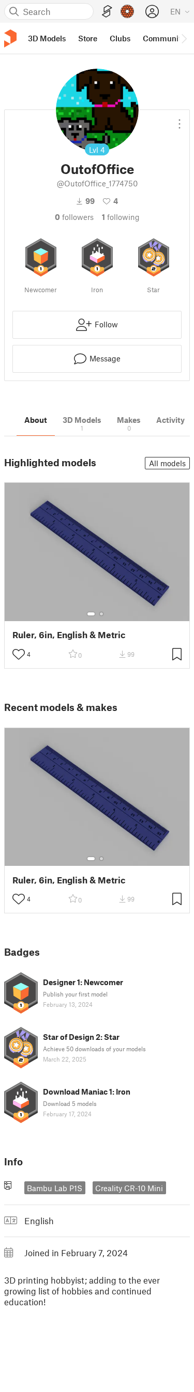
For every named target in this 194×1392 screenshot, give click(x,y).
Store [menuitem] (87, 38)
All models (167, 463)
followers (74, 217)
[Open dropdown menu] (179, 119)
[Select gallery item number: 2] (101, 614)
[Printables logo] (10, 38)
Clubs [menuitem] (120, 38)
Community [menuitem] (164, 38)
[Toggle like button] (18, 654)
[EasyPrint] (107, 12)
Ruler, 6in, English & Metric (69, 635)
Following (121, 217)
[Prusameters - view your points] (127, 11)
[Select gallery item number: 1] (91, 614)
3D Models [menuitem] (47, 38)
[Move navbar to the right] (183, 38)
